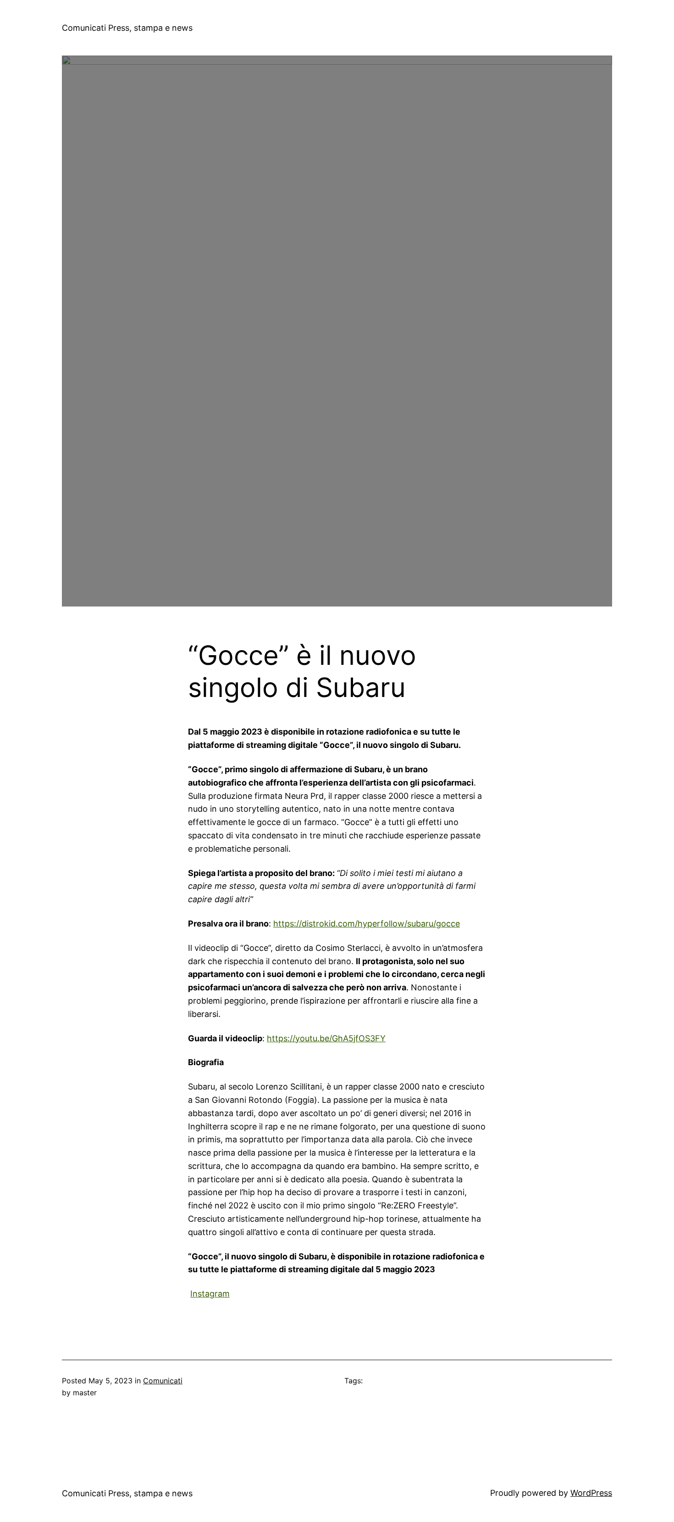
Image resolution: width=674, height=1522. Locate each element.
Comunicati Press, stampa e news (127, 28)
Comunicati (162, 1380)
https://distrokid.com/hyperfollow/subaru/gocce (366, 923)
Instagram (210, 1293)
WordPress (591, 1493)
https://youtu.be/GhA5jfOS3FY (326, 1038)
